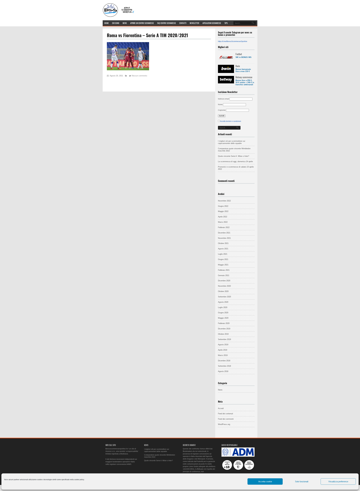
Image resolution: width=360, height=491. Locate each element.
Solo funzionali (301, 481)
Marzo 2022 (223, 222)
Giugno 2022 (223, 206)
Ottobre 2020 (223, 291)
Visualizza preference (338, 481)
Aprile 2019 (222, 350)
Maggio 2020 (223, 318)
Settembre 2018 (224, 366)
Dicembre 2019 (224, 329)
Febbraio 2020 (224, 323)
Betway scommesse (244, 77)
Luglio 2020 (222, 307)
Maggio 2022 (223, 211)
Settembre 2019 (224, 339)
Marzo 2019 (223, 355)
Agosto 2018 (223, 371)
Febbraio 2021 (224, 270)
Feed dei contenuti (225, 414)
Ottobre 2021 (223, 243)
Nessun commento (139, 76)
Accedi (221, 408)
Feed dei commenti (226, 419)
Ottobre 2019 (223, 334)
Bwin (238, 66)
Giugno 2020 (223, 313)
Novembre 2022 (224, 201)
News (220, 390)
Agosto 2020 (223, 302)
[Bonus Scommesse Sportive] (119, 16)
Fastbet (239, 54)
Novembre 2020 (224, 286)
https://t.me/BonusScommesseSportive (232, 41)
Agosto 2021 (223, 249)
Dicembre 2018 (224, 361)
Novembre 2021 (224, 238)
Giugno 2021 (223, 259)
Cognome (222, 110)
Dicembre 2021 (224, 233)
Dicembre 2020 (224, 281)
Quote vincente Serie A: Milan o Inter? (233, 156)
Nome (220, 104)
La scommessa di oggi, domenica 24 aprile (235, 161)
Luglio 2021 (222, 254)
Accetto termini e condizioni (230, 121)
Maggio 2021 (223, 265)
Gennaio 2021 (223, 275)
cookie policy (79, 480)
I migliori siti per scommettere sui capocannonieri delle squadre (231, 142)
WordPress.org (224, 424)
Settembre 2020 (224, 297)
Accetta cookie (265, 481)
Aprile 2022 (222, 217)
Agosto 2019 (223, 345)
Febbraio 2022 (224, 227)
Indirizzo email (223, 99)
